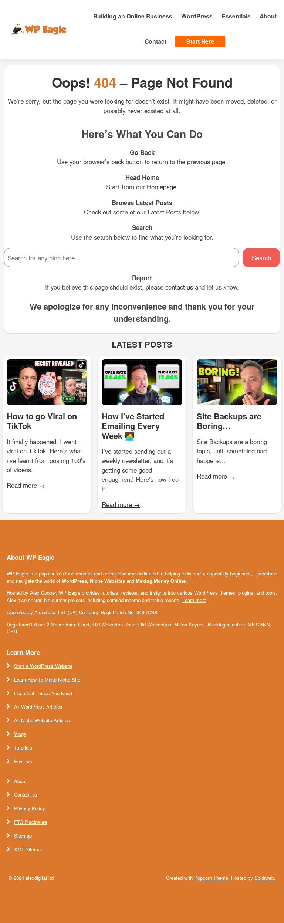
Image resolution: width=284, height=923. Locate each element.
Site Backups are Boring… (229, 421)
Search (261, 257)
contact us (179, 287)
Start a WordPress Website (43, 665)
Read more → (26, 485)
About (20, 781)
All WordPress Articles (38, 706)
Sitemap (23, 835)
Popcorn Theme (211, 877)
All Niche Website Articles (42, 720)
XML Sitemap (28, 849)
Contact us (25, 794)
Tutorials (23, 747)
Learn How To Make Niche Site (47, 679)
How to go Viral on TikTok (42, 421)
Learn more (194, 600)
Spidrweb (264, 877)
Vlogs (20, 733)
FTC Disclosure (30, 821)
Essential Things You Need (43, 693)
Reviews (23, 761)
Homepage (161, 186)
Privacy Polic (28, 808)
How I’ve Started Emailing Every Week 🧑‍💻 (133, 425)
